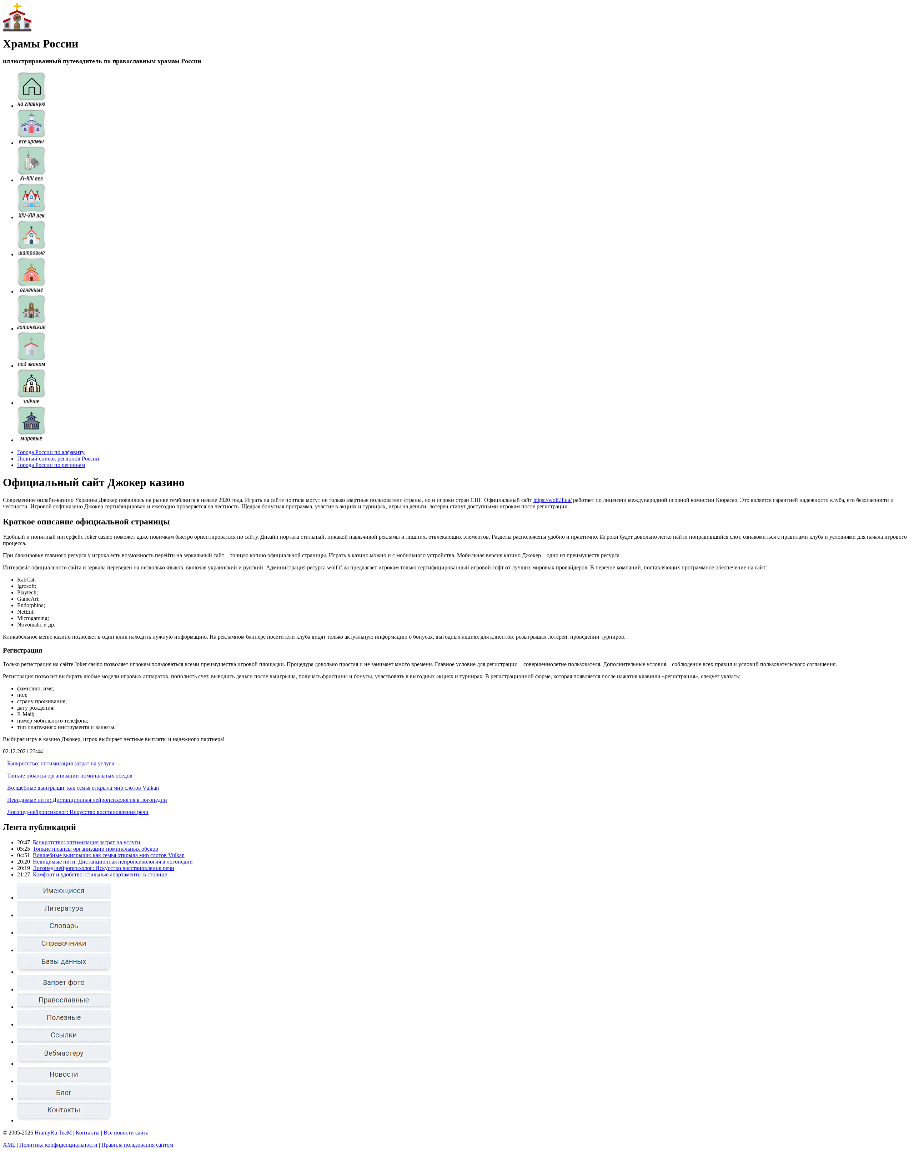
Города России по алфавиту (51, 452)
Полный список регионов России (58, 459)
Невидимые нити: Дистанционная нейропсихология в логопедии (87, 800)
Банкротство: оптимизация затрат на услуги (61, 763)
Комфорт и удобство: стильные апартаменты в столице (100, 874)
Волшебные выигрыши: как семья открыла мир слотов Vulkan (83, 788)
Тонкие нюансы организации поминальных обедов (69, 776)
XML (9, 1145)
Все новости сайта (126, 1133)
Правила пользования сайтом (137, 1145)
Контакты (88, 1133)
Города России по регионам (51, 465)
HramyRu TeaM (53, 1133)
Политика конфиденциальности (58, 1145)
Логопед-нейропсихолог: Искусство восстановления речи (78, 812)
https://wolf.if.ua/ (552, 500)
